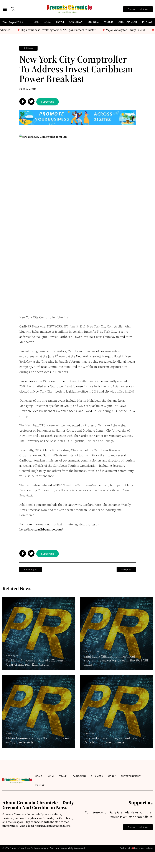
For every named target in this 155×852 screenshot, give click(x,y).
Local (47, 22)
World (108, 22)
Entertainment (127, 22)
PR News (147, 22)
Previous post (31, 569)
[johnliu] (77, 222)
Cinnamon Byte (145, 848)
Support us (47, 102)
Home (35, 22)
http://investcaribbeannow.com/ (41, 529)
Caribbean (76, 22)
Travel (60, 22)
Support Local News (138, 9)
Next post (126, 569)
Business (93, 22)
